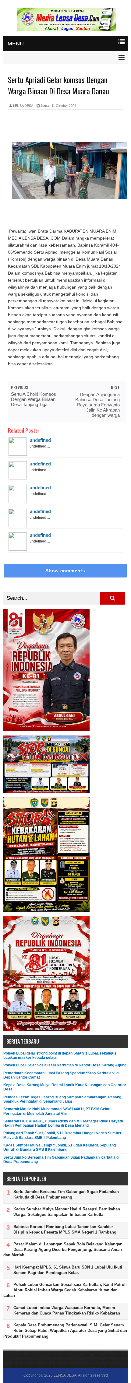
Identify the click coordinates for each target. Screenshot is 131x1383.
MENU (16, 43)
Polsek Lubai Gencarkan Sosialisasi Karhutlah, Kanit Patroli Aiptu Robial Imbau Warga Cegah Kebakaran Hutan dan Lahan (65, 1290)
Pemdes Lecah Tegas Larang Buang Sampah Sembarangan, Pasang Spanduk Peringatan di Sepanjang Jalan (62, 1099)
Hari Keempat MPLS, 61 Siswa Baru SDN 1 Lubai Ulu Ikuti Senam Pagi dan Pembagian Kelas (67, 1270)
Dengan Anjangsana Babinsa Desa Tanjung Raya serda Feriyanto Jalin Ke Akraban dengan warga (97, 405)
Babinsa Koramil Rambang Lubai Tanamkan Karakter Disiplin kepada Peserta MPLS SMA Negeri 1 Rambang (64, 1229)
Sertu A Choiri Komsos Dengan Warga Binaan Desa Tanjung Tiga (33, 399)
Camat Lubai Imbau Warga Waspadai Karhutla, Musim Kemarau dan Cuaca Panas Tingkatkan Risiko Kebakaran (66, 1310)
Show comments (65, 570)
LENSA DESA (65, 1375)
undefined (40, 440)
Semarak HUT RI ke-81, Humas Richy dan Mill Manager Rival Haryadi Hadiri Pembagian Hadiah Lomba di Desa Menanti (63, 1123)
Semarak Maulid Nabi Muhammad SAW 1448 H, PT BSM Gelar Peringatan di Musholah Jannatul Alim (56, 1111)
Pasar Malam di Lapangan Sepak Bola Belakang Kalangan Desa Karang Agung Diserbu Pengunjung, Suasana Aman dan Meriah (62, 1249)
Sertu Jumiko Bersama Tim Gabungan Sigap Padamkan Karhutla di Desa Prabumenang (66, 1194)
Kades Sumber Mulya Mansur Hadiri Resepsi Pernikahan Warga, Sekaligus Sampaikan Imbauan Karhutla (66, 1212)
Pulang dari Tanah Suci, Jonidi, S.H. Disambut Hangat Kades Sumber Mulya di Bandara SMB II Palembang (62, 1135)
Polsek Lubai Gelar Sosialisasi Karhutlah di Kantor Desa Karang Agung (64, 1065)
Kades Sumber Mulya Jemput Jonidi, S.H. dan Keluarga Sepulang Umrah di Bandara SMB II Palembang (59, 1147)
